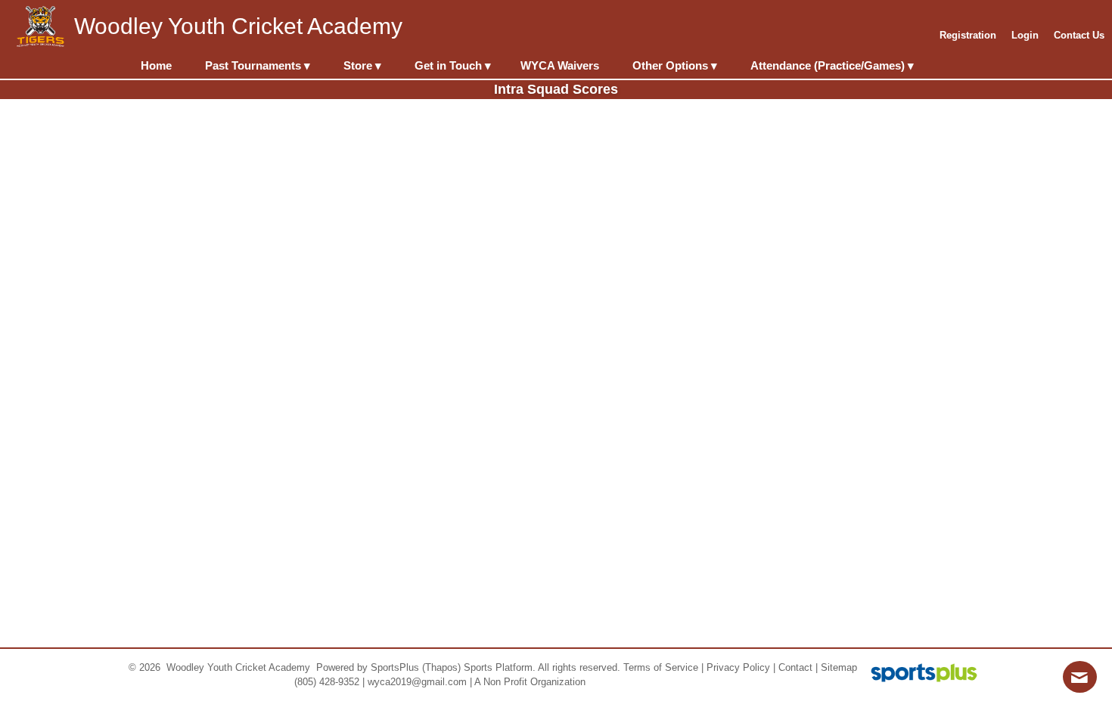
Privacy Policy (738, 667)
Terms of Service (660, 667)
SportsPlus (395, 667)
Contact (795, 667)
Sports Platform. (500, 667)
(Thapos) (441, 667)
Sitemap (839, 667)
